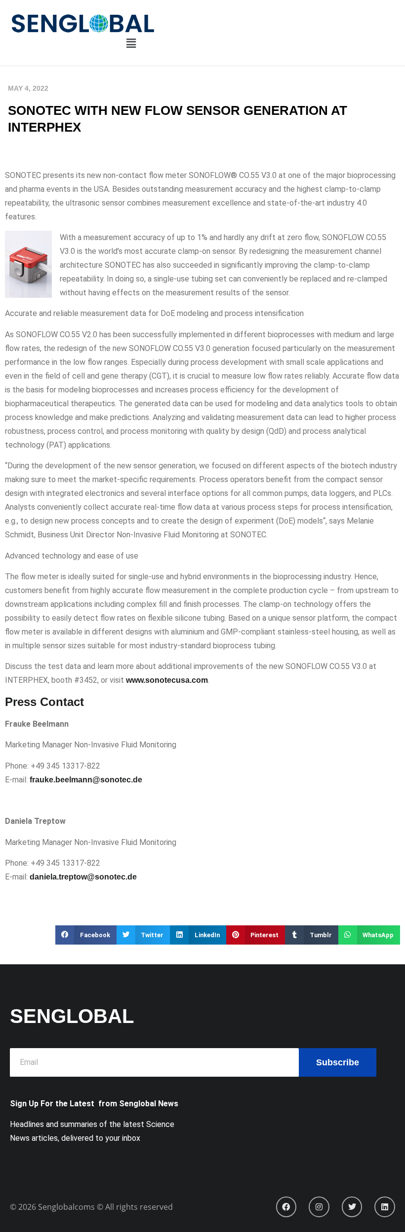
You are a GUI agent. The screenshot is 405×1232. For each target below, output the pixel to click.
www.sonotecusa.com (167, 680)
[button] (131, 44)
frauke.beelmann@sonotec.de (86, 779)
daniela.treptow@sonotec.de (83, 877)
